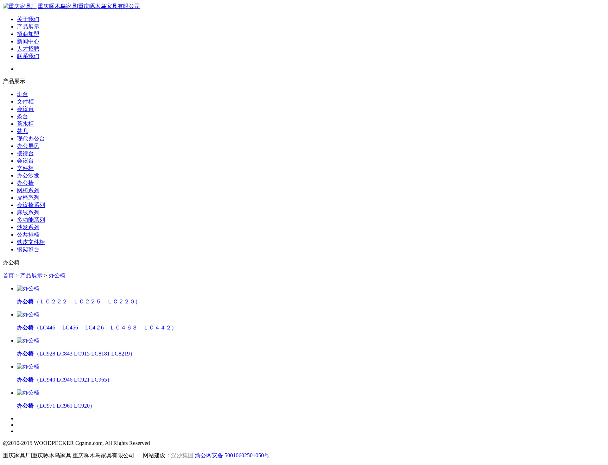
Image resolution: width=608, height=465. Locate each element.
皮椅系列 (28, 198)
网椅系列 (28, 190)
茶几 (22, 131)
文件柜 (25, 102)
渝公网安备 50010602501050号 (232, 455)
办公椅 (25, 183)
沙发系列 (28, 227)
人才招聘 (28, 49)
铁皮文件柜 (31, 242)
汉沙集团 (182, 455)
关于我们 (28, 19)
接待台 (25, 153)
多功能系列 (31, 220)
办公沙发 (28, 175)
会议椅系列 (31, 205)
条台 (22, 116)
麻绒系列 (28, 212)
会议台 (25, 109)
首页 (8, 275)
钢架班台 (28, 249)
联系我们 (28, 56)
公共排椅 (28, 235)
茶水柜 (25, 124)
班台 (22, 94)
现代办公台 (31, 139)
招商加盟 (28, 34)
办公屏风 (28, 146)
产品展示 (28, 27)
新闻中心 (28, 41)
